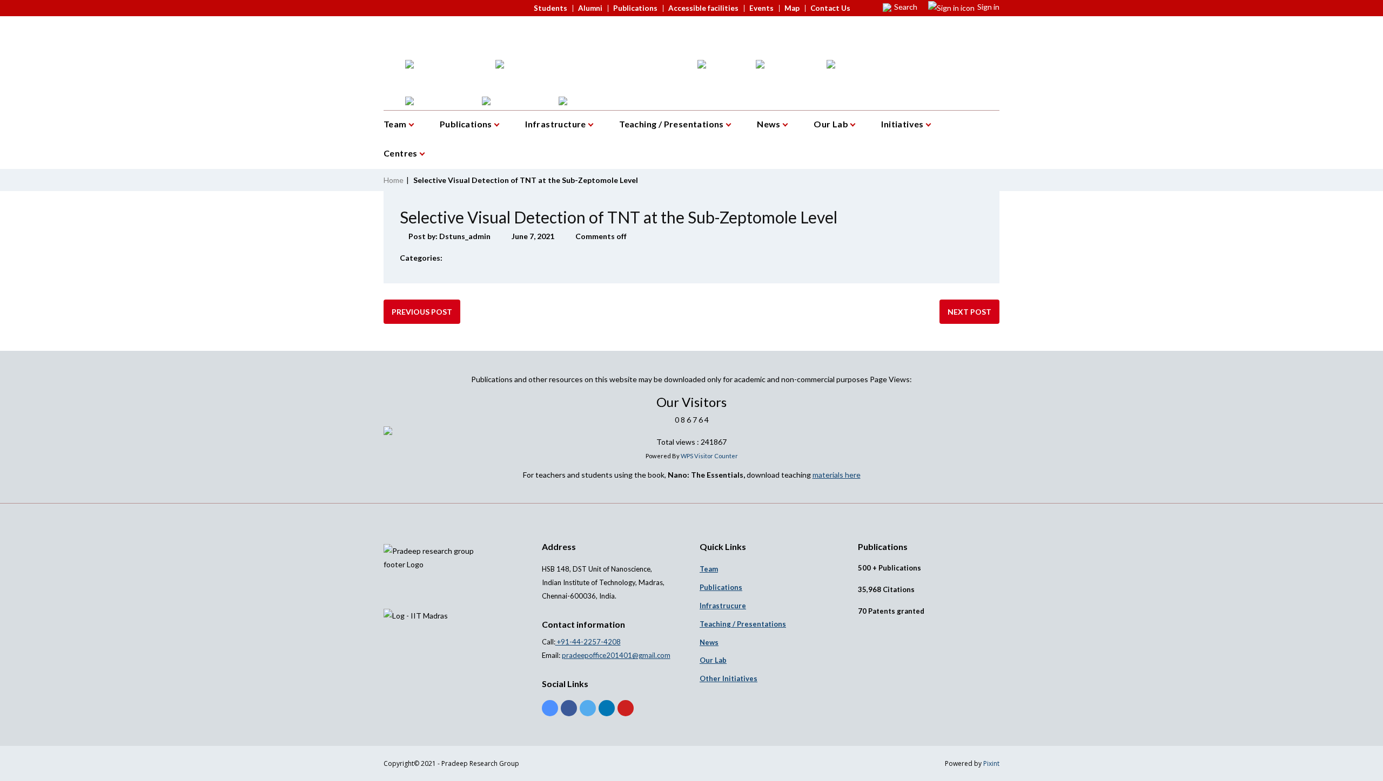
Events (761, 8)
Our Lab (832, 124)
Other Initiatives (728, 678)
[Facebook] (569, 708)
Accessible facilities (703, 8)
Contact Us (830, 8)
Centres (401, 153)
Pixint (991, 763)
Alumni (590, 8)
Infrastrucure (723, 605)
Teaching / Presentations (672, 124)
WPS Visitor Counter (709, 455)
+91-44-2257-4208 (588, 641)
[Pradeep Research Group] (383, 26)
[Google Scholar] (550, 708)
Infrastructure (556, 124)
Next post (969, 311)
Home (394, 180)
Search (905, 6)
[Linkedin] (607, 708)
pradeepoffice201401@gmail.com (616, 655)
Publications (635, 8)
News (769, 124)
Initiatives (903, 124)
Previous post (422, 311)
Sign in (988, 6)
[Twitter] (588, 708)
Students (550, 8)
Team (396, 124)
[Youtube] (625, 708)
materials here (837, 474)
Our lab (713, 660)
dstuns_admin (465, 236)
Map (792, 8)
